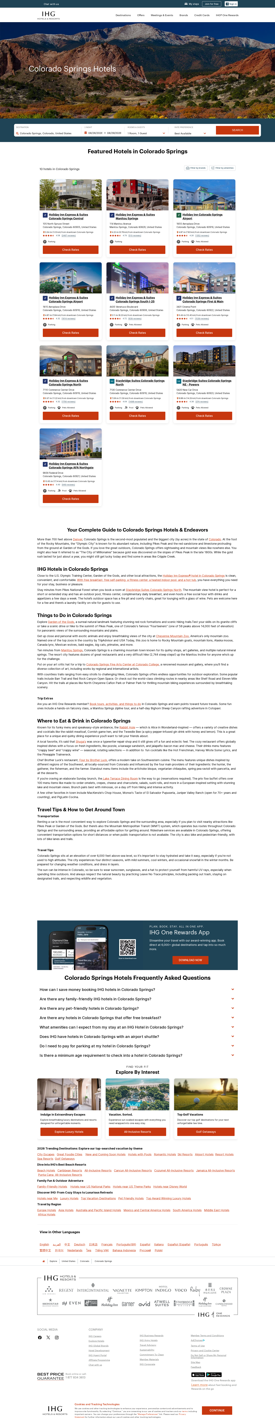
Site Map (195, 1362)
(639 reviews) (134, 318)
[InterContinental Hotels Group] (48, 15)
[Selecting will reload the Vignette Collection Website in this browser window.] (122, 1289)
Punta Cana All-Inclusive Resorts (60, 1174)
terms (185, 1411)
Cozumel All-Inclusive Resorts (174, 1170)
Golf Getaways (65, 1158)
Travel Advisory (148, 1345)
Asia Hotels (66, 1210)
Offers (141, 15)
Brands (184, 15)
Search (237, 130)
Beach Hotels (46, 1170)
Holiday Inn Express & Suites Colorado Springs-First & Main (203, 299)
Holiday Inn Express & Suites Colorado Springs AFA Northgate (71, 465)
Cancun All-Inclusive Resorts (133, 1170)
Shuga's (81, 741)
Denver (77, 539)
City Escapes (45, 1154)
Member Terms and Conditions (207, 1335)
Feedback (196, 1367)
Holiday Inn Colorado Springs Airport (202, 216)
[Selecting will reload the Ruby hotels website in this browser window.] (195, 1289)
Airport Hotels (204, 1154)
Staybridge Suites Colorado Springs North (140, 382)
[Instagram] (57, 1337)
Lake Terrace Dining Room (120, 778)
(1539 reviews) (202, 318)
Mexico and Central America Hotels (146, 1210)
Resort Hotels (224, 1154)
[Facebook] (40, 1337)
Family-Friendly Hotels (52, 1186)
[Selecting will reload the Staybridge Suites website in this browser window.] (184, 1303)
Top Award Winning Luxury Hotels (168, 1198)
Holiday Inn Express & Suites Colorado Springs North (68, 382)
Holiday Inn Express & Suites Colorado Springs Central (68, 216)
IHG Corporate (147, 1364)
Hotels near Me (47, 1198)
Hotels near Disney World (170, 1186)
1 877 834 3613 (75, 1377)
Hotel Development (99, 1350)
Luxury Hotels (69, 1198)
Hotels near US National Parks (90, 1186)
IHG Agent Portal (98, 1355)
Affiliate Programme (99, 1360)
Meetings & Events (162, 15)
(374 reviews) (201, 401)
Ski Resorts (185, 1154)
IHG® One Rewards (227, 15)
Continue (217, 1410)
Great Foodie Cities (69, 1154)
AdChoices (197, 1340)
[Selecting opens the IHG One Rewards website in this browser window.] (214, 1314)
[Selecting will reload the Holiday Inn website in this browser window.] (109, 1303)
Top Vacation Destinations (98, 1198)
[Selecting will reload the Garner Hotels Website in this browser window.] (128, 1303)
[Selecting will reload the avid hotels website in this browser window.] (144, 1303)
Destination (22, 127)
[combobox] (49, 133)
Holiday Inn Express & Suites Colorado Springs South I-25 (135, 299)
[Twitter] (48, 1337)
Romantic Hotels (165, 1154)
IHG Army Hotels (149, 1340)
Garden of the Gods (61, 622)
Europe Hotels (46, 1210)
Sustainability (147, 1349)
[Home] (44, 1261)
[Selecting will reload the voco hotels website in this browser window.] (181, 1289)
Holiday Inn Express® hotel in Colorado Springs (194, 575)
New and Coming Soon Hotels (105, 1154)
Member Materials (149, 1359)
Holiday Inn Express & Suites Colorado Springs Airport (68, 299)
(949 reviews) (68, 484)
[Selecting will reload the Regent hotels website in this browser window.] (66, 1289)
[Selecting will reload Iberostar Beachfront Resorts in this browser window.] (50, 1303)
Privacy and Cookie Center (205, 1350)
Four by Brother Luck (93, 760)
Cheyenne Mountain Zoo (172, 636)
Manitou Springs (72, 650)
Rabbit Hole (127, 727)
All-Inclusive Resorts (98, 1170)
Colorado (215, 539)
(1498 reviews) (136, 401)
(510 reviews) (134, 235)
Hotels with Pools (140, 1154)
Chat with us (51, 4)
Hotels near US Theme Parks (132, 1186)
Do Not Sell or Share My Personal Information (208, 1356)
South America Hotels (187, 1210)
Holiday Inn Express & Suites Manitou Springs (135, 216)
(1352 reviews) (202, 235)
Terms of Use (198, 1345)
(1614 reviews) (68, 318)
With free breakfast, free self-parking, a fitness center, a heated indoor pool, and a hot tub (136, 580)
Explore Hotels (96, 1340)
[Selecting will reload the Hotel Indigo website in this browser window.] (163, 1289)
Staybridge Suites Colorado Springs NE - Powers (207, 382)
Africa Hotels (46, 1214)
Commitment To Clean (152, 1354)
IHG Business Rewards (151, 1335)
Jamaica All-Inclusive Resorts (215, 1170)
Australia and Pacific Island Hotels (98, 1210)
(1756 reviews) (68, 401)
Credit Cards (202, 15)
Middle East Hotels (216, 1210)
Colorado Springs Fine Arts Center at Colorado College (122, 664)
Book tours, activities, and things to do (115, 704)
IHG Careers (95, 1336)
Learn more (199, 1384)
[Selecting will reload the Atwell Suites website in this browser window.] (162, 1303)
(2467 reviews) (69, 235)
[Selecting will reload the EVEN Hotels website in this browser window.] (71, 1303)
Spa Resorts (45, 1158)
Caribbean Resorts (69, 1170)
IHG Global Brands (99, 1345)
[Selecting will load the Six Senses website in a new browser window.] (49, 1289)
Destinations (123, 15)
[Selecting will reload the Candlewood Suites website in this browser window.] (223, 1303)
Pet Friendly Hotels (131, 1198)
